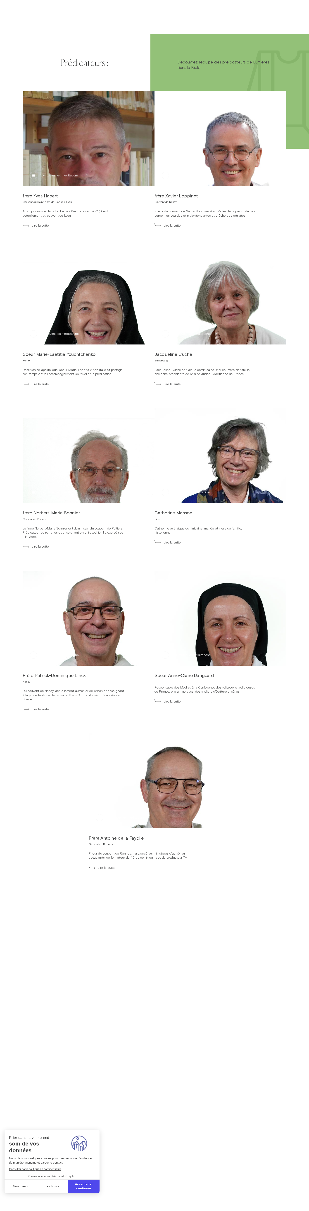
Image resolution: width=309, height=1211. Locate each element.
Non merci (20, 1186)
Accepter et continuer (84, 1186)
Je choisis (52, 1186)
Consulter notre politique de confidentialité (35, 1169)
